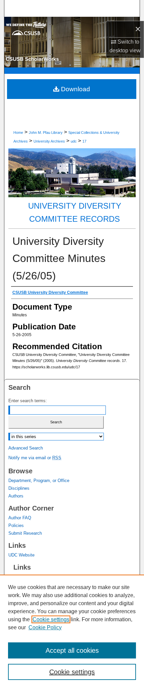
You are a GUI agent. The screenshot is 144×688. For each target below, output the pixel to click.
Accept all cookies (72, 650)
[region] (72, 631)
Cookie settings (50, 619)
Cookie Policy (45, 627)
